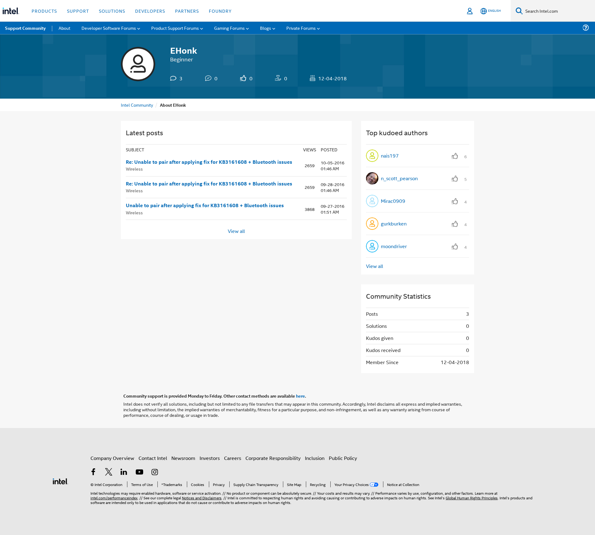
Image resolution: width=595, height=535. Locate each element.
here (300, 395)
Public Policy (343, 457)
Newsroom (183, 457)
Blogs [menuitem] (265, 28)
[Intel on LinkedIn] (124, 472)
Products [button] (44, 10)
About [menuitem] (64, 28)
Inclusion (314, 457)
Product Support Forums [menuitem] (175, 28)
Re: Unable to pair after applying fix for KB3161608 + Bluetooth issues (209, 161)
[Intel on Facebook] (93, 472)
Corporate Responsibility (273, 457)
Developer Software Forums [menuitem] (109, 28)
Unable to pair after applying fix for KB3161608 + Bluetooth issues (205, 205)
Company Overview (112, 457)
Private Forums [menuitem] (301, 28)
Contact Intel (153, 457)
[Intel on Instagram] (154, 472)
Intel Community (137, 104)
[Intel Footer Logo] (60, 480)
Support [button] (78, 10)
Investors (210, 457)
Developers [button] (150, 10)
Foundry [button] (220, 10)
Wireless (134, 168)
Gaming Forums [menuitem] (229, 28)
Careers (232, 457)
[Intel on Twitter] (109, 472)
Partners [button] (187, 10)
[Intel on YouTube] (139, 472)
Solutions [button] (112, 10)
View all (236, 230)
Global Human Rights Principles (472, 498)
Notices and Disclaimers (202, 498)
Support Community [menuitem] (25, 28)
